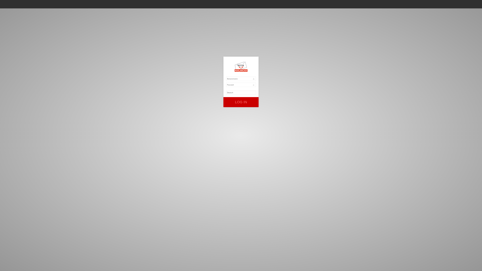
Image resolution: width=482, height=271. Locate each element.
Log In (241, 102)
